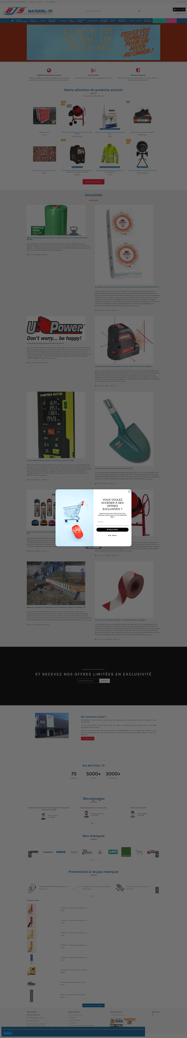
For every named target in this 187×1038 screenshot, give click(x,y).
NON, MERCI (112, 535)
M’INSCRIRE (112, 529)
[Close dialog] (129, 491)
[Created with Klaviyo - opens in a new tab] (93, 547)
